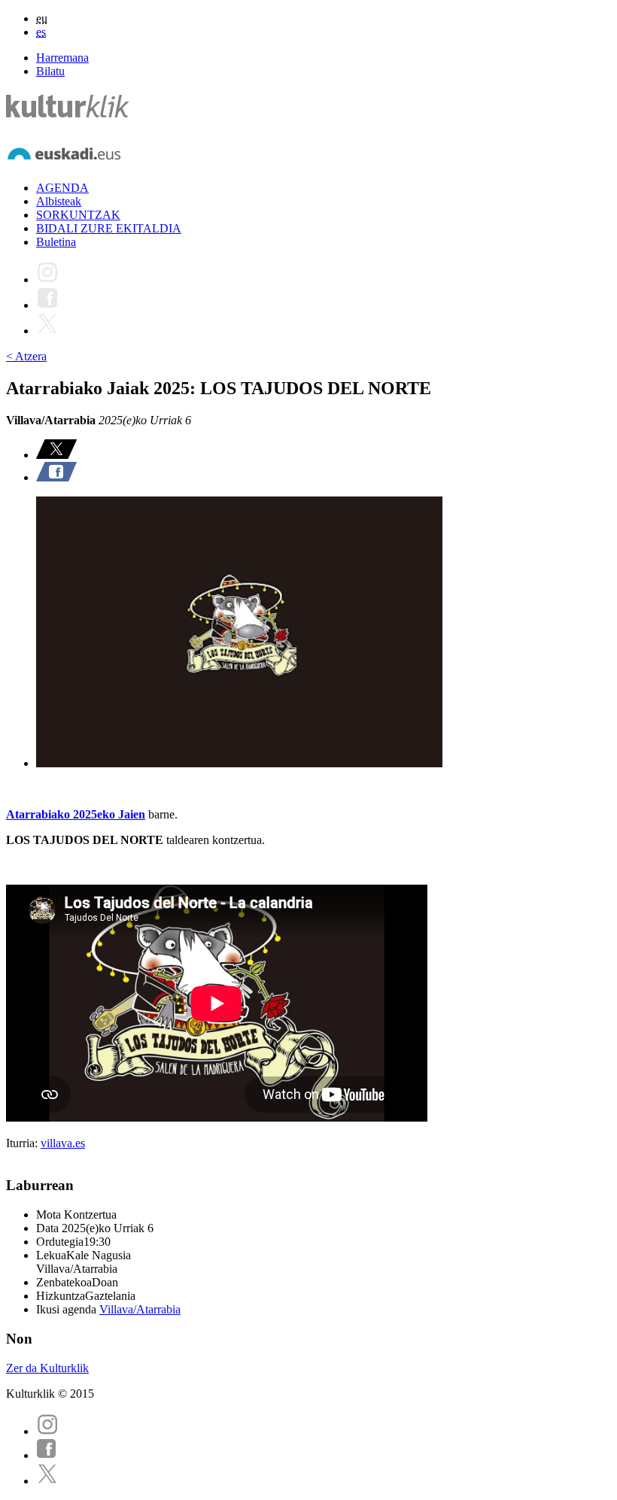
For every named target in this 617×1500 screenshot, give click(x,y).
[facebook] (46, 1455)
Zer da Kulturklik (47, 1368)
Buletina (56, 241)
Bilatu (50, 71)
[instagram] (47, 1431)
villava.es (63, 1143)
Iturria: (23, 1143)
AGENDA (62, 187)
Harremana (62, 57)
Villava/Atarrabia (140, 1309)
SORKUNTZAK (78, 214)
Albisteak (58, 201)
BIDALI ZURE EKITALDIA (108, 228)
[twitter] (47, 1480)
